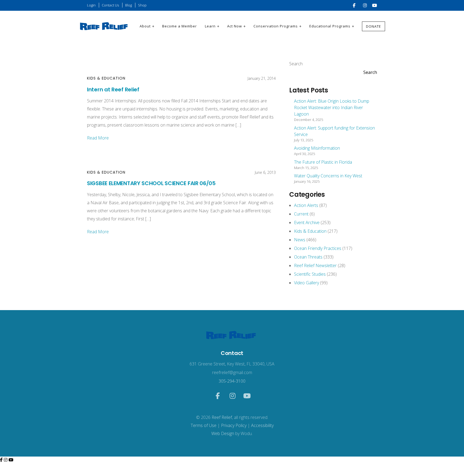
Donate (373, 26)
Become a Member (179, 26)
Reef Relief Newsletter (315, 265)
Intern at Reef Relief (113, 89)
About (145, 26)
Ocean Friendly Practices (317, 248)
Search (296, 64)
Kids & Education (106, 78)
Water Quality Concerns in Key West (328, 176)
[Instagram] (6, 460)
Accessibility (262, 425)
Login (91, 5)
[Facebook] (2, 460)
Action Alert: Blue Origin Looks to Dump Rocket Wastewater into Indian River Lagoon (331, 107)
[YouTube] (11, 460)
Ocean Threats (308, 257)
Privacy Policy (234, 425)
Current (301, 214)
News (299, 240)
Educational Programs (329, 26)
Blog (128, 5)
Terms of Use (203, 425)
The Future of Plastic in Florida (323, 162)
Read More (98, 138)
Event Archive (307, 222)
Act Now (234, 26)
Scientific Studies (310, 274)
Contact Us (110, 5)
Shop (142, 5)
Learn (210, 26)
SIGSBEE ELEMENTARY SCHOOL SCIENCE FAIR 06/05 (151, 183)
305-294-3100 (232, 381)
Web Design (222, 433)
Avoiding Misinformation (317, 148)
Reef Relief (222, 417)
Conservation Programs (275, 26)
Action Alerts (306, 205)
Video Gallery (306, 283)
